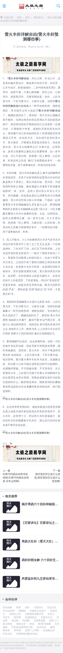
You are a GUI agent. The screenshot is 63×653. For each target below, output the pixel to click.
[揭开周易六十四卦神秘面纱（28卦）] (11, 507)
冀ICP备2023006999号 (15, 648)
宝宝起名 (51, 607)
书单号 (6, 617)
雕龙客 (6, 630)
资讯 (27, 17)
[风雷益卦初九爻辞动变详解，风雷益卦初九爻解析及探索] (11, 581)
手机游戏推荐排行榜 (22, 627)
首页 (19, 17)
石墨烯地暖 (39, 620)
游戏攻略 (7, 607)
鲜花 (32, 623)
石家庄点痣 (15, 613)
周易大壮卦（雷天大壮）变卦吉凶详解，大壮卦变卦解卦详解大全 (41, 541)
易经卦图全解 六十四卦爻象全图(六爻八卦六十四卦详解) (41, 560)
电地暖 (26, 620)
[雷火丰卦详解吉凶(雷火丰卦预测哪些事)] (31, 399)
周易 (18, 607)
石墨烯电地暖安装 (34, 613)
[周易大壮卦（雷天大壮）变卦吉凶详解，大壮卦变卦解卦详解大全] (11, 544)
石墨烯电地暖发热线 (26, 633)
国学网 (17, 617)
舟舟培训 (41, 627)
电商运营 (21, 623)
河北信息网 (8, 610)
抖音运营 (7, 633)
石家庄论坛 (46, 617)
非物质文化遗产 (38, 610)
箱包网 (14, 620)
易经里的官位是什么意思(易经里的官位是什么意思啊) (47, 477)
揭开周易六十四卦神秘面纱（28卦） (41, 504)
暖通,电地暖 (44, 623)
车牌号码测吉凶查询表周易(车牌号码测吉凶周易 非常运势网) (16, 477)
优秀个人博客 (32, 630)
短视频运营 (49, 630)
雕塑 (52, 627)
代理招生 (38, 607)
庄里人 (51, 613)
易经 (27, 607)
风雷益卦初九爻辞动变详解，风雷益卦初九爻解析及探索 (41, 578)
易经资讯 (38, 17)
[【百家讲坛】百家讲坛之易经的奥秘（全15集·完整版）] (11, 525)
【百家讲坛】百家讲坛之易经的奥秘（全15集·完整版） (41, 523)
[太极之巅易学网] (31, 5)
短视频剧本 (31, 617)
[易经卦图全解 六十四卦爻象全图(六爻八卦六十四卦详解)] (11, 563)
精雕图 (22, 610)
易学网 (17, 630)
